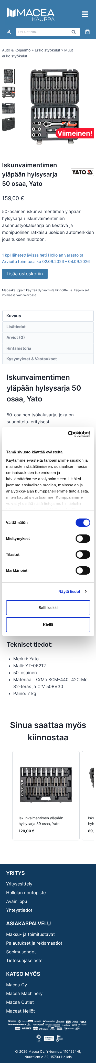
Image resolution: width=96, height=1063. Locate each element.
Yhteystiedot (19, 910)
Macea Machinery (24, 993)
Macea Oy (16, 984)
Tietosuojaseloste (24, 960)
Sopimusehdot (21, 951)
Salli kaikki (48, 607)
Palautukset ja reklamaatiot (34, 943)
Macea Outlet (20, 1002)
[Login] (8, 32)
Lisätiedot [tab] (16, 326)
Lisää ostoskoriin (25, 273)
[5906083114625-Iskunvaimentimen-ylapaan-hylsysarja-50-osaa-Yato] (55, 107)
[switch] (83, 538)
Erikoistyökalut (47, 50)
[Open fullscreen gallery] (89, 141)
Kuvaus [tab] (13, 315)
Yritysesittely (19, 883)
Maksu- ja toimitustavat (30, 934)
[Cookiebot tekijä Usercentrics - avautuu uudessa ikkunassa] (68, 434)
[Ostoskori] (87, 31)
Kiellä (48, 624)
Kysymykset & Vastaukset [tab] (31, 358)
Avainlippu (16, 901)
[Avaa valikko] (85, 14)
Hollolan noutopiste (26, 892)
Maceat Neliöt (20, 1011)
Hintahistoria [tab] (18, 348)
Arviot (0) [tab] (15, 337)
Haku (75, 33)
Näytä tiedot (69, 591)
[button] (8, 76)
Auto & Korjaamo (16, 50)
